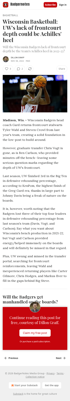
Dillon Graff (17, 57)
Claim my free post (35, 333)
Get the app (52, 385)
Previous (13, 358)
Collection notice (35, 376)
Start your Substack (26, 385)
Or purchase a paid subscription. (35, 341)
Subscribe (50, 4)
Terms (60, 373)
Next (59, 358)
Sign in (63, 4)
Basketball (10, 15)
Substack (18, 393)
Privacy (51, 373)
